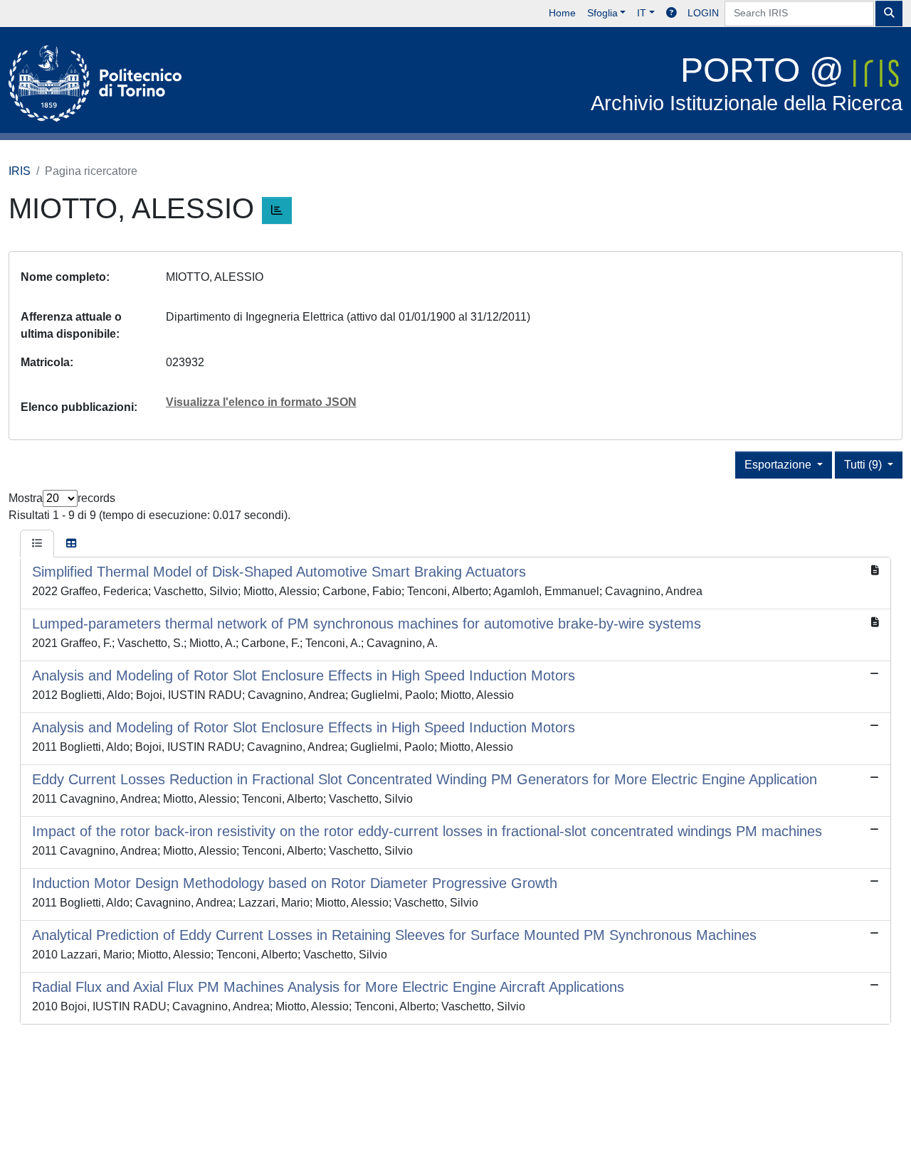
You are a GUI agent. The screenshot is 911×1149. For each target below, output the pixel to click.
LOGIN (703, 12)
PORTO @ (746, 82)
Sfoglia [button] (602, 12)
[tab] (37, 544)
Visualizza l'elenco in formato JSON (261, 402)
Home (562, 12)
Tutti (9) (864, 465)
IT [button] (641, 12)
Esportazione (779, 465)
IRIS (20, 171)
